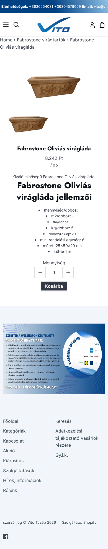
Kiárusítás (13, 460)
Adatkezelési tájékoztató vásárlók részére (77, 438)
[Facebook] (6, 536)
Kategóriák (14, 431)
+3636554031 (41, 6)
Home (6, 40)
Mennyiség (54, 262)
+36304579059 (67, 6)
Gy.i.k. (61, 455)
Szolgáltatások (18, 470)
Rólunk (10, 490)
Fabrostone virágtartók (41, 40)
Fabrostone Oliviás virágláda (54, 148)
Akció (9, 450)
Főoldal (10, 421)
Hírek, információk (22, 480)
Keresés (63, 421)
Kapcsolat (13, 441)
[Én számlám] (90, 25)
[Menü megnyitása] (4, 25)
